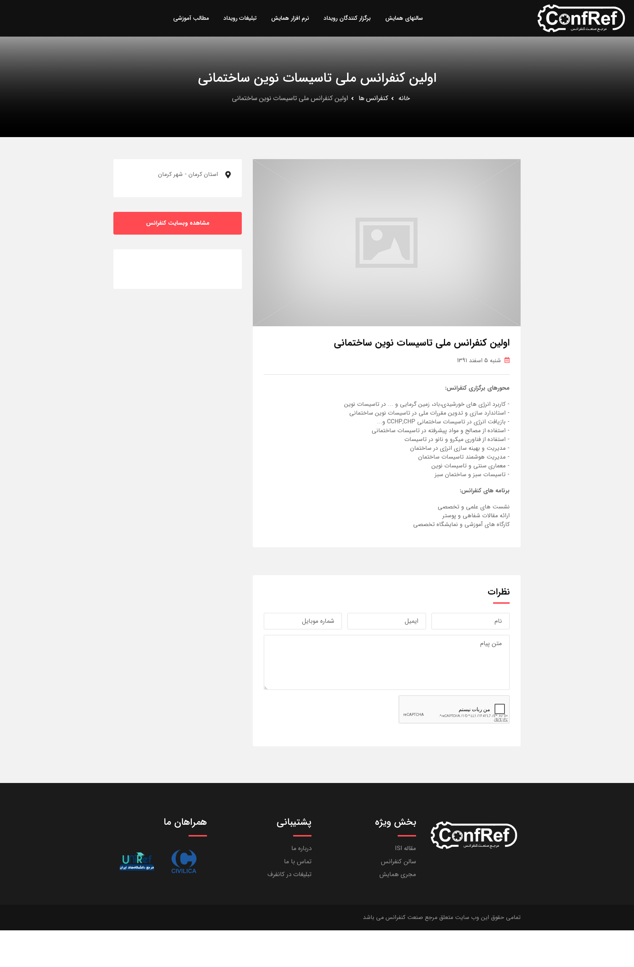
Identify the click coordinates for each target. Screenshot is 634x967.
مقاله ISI (405, 848)
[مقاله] (184, 861)
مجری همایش (397, 874)
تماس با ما (297, 862)
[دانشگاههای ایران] (136, 861)
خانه (404, 98)
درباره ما (301, 848)
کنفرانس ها (373, 98)
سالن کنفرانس (398, 862)
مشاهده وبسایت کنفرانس (177, 223)
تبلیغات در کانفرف (289, 874)
